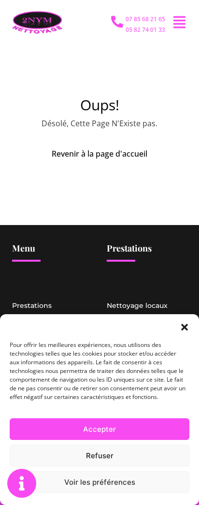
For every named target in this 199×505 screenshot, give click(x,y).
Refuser (100, 455)
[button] (184, 326)
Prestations (32, 305)
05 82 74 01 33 (145, 30)
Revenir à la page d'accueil (99, 153)
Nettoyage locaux (137, 305)
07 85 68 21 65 (145, 19)
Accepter (99, 429)
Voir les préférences (99, 482)
